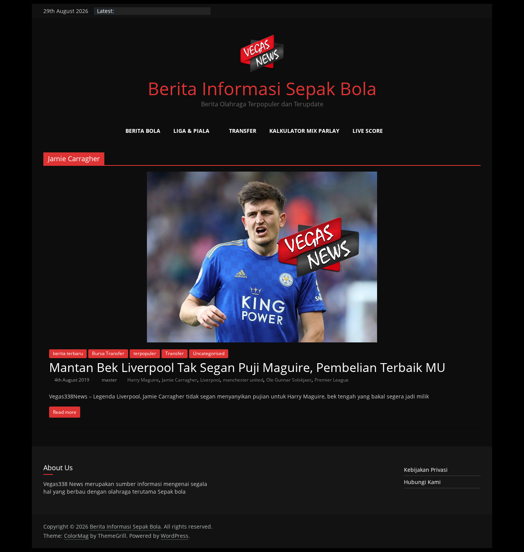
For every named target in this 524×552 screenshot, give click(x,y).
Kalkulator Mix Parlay (304, 130)
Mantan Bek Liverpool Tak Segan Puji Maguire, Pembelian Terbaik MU (247, 367)
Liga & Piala (191, 130)
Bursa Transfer (108, 353)
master (110, 380)
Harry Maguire (143, 380)
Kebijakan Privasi (426, 469)
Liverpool (210, 380)
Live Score (368, 130)
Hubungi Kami (422, 482)
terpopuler (144, 353)
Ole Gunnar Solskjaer (288, 380)
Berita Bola (142, 130)
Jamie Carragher (179, 380)
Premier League (332, 380)
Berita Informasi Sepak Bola (262, 88)
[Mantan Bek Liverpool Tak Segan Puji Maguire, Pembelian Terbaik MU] (262, 176)
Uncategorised (208, 353)
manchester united (243, 380)
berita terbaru (68, 353)
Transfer (242, 130)
